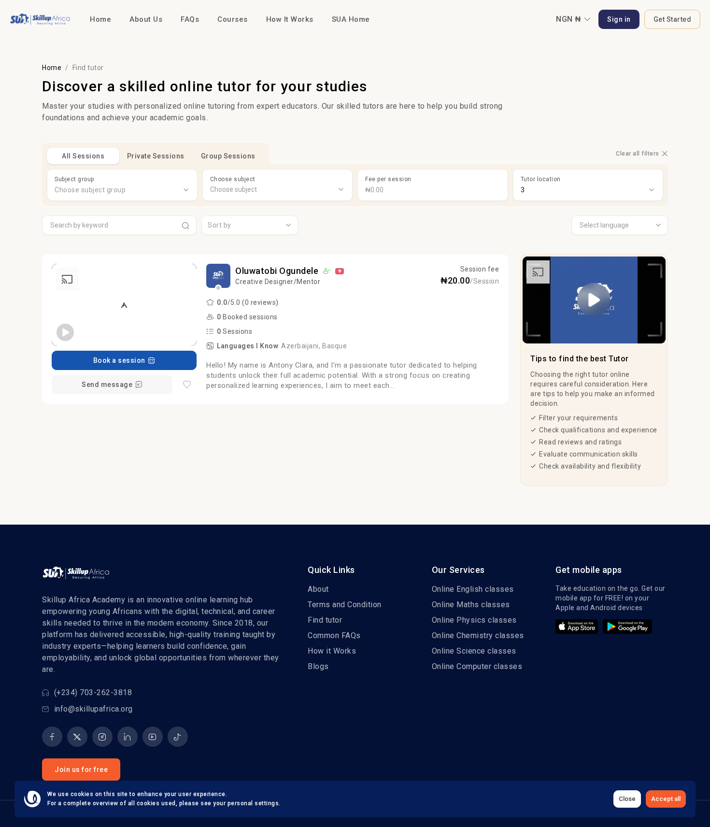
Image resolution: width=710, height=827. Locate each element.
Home (100, 19)
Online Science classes (474, 651)
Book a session (119, 360)
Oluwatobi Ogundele (276, 271)
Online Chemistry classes (478, 635)
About (318, 589)
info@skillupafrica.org (93, 708)
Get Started (672, 19)
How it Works (332, 651)
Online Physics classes (474, 620)
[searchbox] (277, 190)
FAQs (190, 19)
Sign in (619, 19)
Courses (232, 19)
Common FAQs (334, 635)
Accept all (666, 798)
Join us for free (81, 769)
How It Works (289, 19)
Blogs (318, 666)
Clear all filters (637, 153)
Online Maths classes (471, 604)
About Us (145, 19)
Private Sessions (156, 156)
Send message (107, 384)
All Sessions (83, 156)
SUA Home (351, 19)
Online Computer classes (477, 666)
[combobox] (122, 190)
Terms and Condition (345, 604)
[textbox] (122, 190)
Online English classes (473, 589)
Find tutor (325, 620)
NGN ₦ (569, 19)
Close (627, 798)
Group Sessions (228, 156)
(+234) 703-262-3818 (93, 692)
